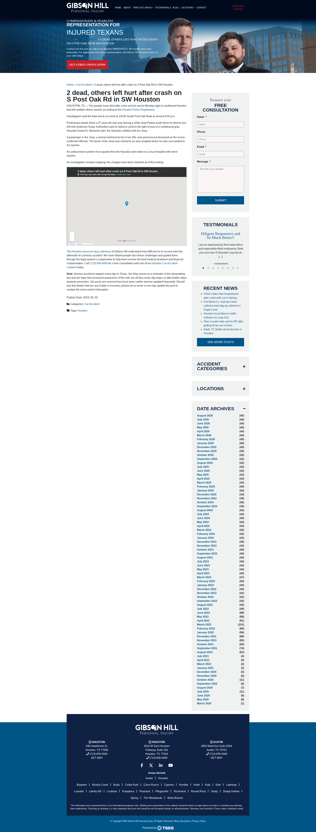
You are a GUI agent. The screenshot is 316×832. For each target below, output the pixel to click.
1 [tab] (203, 268)
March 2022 (204, 624)
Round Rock (198, 791)
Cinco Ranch (151, 784)
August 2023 (205, 557)
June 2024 (203, 518)
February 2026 (206, 439)
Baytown (82, 784)
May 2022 (203, 616)
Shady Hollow (231, 791)
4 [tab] (218, 268)
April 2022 (203, 620)
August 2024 (205, 510)
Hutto (197, 784)
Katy (207, 784)
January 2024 (205, 537)
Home (118, 7)
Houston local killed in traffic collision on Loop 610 (220, 315)
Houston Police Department (138, 109)
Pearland (144, 791)
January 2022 (205, 632)
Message (204, 161)
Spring (134, 798)
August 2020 (205, 687)
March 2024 (204, 530)
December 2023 (206, 541)
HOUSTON (158, 742)
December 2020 (206, 671)
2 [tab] (208, 268)
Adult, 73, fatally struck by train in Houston (223, 331)
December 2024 (206, 494)
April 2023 (203, 573)
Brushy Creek (100, 784)
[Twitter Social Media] (151, 765)
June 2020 (203, 695)
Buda (116, 784)
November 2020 (207, 675)
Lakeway (231, 784)
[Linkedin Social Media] (160, 765)
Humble (183, 784)
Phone (201, 131)
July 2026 (203, 419)
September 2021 (207, 648)
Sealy (214, 791)
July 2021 (203, 656)
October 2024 (205, 502)
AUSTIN (218, 742)
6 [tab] (228, 268)
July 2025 (203, 466)
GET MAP (97, 757)
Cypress (169, 784)
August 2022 (205, 604)
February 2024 (206, 533)
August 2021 (205, 652)
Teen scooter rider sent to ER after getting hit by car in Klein (223, 323)
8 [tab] (237, 268)
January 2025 (205, 490)
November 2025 (207, 451)
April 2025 (203, 478)
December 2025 (206, 447)
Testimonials (163, 7)
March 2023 (204, 577)
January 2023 (205, 585)
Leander (79, 791)
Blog (176, 7)
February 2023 (206, 581)
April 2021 (203, 660)
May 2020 (203, 699)
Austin (149, 778)
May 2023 (203, 569)
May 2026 (203, 427)
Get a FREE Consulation (87, 64)
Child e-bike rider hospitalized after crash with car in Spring (221, 295)
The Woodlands (153, 798)
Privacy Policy (199, 821)
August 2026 (205, 415)
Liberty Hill (95, 791)
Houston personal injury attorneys (91, 251)
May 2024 (203, 522)
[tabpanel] (220, 245)
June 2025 (203, 470)
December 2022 (206, 589)
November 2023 (207, 545)
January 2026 (205, 443)
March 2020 (204, 703)
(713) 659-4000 (99, 263)
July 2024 (203, 514)
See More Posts (220, 342)
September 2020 (207, 683)
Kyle (218, 784)
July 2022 (203, 608)
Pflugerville (162, 791)
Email (201, 146)
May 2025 (203, 474)
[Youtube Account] (170, 765)
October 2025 (205, 455)
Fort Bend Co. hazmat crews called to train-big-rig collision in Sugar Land (222, 305)
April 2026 (203, 431)
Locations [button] (187, 7)
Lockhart (112, 791)
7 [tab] (233, 268)
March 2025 (204, 482)
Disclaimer (185, 821)
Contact (202, 7)
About (127, 7)
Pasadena (128, 791)
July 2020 (203, 691)
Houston (82, 310)
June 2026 (203, 423)
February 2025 (206, 486)
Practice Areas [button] (142, 7)
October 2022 (205, 597)
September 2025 (207, 459)
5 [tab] (223, 268)
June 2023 (203, 565)
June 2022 (203, 612)
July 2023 (203, 561)
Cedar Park (131, 784)
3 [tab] (213, 268)
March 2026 (204, 435)
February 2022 (206, 628)
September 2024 (207, 506)
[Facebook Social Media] (142, 765)
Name (202, 117)
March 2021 (204, 664)
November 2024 (207, 498)
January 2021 (205, 668)
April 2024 (203, 526)
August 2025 (205, 463)
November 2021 (207, 640)
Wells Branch (175, 798)
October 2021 (205, 644)
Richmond (180, 791)
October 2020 (205, 679)
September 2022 (207, 601)
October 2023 (205, 549)
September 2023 (207, 553)
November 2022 (207, 593)
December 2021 (206, 636)
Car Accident (91, 304)
